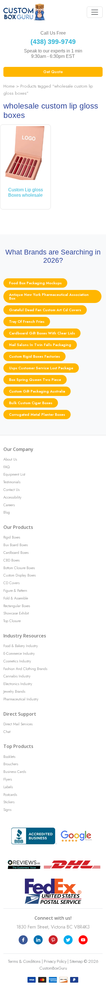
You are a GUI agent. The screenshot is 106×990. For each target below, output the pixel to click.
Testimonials (11, 482)
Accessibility (12, 497)
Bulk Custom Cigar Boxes (30, 403)
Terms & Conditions (24, 961)
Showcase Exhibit (16, 613)
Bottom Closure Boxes (19, 568)
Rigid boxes (11, 537)
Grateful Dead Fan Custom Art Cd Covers (45, 310)
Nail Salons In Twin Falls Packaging (40, 344)
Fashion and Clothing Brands (25, 668)
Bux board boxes (15, 545)
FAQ (6, 467)
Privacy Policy (55, 961)
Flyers (7, 779)
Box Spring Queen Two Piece (35, 379)
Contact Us (11, 489)
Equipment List (14, 474)
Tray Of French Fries (26, 321)
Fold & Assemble (15, 598)
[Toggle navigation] (95, 12)
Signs (7, 809)
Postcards (10, 794)
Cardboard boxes (16, 552)
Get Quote (53, 72)
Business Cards (14, 771)
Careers (9, 505)
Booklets (9, 756)
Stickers (8, 802)
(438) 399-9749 (53, 41)
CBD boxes (11, 560)
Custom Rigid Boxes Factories (34, 356)
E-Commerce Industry (19, 653)
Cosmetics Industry (17, 661)
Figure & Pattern (15, 590)
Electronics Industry (17, 683)
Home (9, 86)
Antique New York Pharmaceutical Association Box (49, 296)
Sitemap (76, 961)
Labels (8, 787)
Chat (6, 731)
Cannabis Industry (17, 676)
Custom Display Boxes (19, 575)
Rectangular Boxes (16, 606)
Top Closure (12, 621)
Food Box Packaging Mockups (35, 283)
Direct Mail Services (18, 724)
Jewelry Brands (14, 691)
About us (10, 459)
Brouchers (10, 764)
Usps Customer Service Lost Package (41, 368)
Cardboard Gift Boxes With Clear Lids (42, 333)
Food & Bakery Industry (20, 645)
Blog (6, 512)
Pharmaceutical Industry (20, 699)
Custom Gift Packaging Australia (37, 391)
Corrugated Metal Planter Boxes (37, 414)
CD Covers (11, 583)
